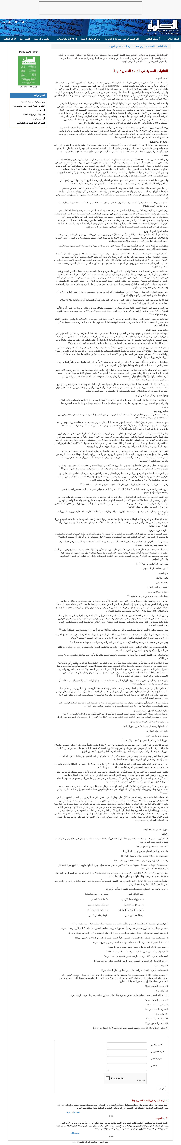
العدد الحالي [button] (172, 38)
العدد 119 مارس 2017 (144, 46)
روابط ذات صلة (42, 38)
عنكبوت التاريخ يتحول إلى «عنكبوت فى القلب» (26, 106)
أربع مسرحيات (39, 119)
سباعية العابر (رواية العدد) (34, 114)
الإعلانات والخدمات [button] (66, 38)
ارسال (161, 1088)
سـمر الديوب (115, 46)
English (6, 21)
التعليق (154, 1065)
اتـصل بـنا (25, 38)
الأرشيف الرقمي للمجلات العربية (122, 38)
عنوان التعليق (156, 1059)
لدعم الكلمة (9, 38)
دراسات (127, 46)
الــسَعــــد (41, 110)
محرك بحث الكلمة (91, 38)
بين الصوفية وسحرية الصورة (33, 102)
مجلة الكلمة (163, 46)
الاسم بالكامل (156, 1045)
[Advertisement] (90, 8)
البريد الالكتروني (157, 1052)
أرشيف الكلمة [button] (152, 38)
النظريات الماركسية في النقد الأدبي (30, 123)
